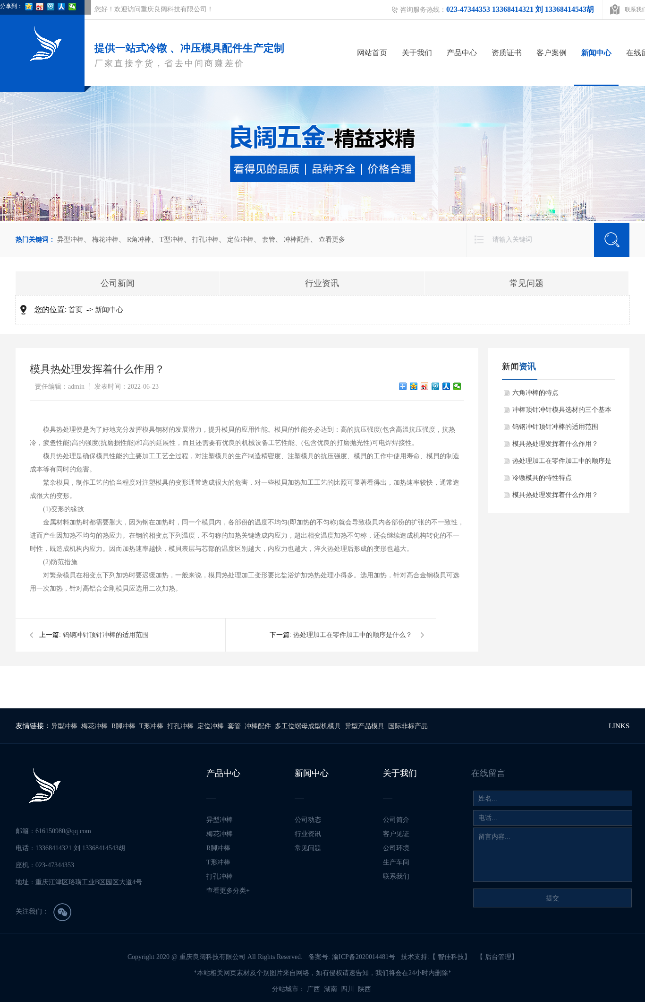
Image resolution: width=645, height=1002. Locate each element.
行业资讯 (322, 283)
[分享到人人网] (446, 386)
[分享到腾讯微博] (436, 386)
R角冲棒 (139, 239)
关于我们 (417, 53)
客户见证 (396, 833)
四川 (348, 989)
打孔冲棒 (205, 239)
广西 (314, 989)
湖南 (331, 989)
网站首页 (372, 53)
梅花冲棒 (105, 239)
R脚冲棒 (123, 726)
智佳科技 (451, 956)
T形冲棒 (151, 726)
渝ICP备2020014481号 (363, 956)
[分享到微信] (457, 386)
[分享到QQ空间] (414, 386)
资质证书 (507, 53)
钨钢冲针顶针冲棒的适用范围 (106, 634)
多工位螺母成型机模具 (308, 726)
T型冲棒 (172, 239)
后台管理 (498, 956)
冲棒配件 (297, 239)
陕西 (365, 989)
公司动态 (308, 819)
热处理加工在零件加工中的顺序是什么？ (352, 634)
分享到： (11, 6)
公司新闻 (118, 283)
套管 (268, 239)
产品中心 (462, 53)
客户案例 (551, 53)
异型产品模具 (364, 726)
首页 (75, 310)
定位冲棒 (240, 239)
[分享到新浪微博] (425, 386)
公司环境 (396, 848)
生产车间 (396, 862)
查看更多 (332, 239)
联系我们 (396, 876)
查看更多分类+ (228, 890)
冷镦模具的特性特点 (542, 477)
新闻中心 (596, 53)
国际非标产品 (408, 726)
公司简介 (396, 819)
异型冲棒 (70, 239)
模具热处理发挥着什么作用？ (555, 443)
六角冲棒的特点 (535, 392)
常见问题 (526, 283)
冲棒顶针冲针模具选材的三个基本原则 (561, 412)
